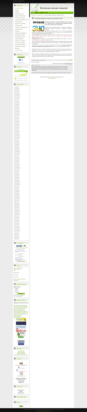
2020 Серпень (17, 208)
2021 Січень (16, 216)
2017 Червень (17, 163)
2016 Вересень (17, 150)
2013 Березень (17, 102)
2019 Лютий (16, 188)
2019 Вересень (17, 195)
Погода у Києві (16, 279)
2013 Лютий (16, 101)
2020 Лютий (16, 203)
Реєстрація (42, 12)
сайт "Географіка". (17, 316)
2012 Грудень (17, 98)
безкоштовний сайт (44, 410)
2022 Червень (17, 237)
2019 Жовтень (17, 197)
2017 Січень (16, 155)
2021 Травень (16, 221)
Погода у (17, 269)
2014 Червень (17, 122)
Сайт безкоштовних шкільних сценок (21, 312)
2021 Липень (16, 224)
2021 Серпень (17, 226)
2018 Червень (17, 178)
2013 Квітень (16, 104)
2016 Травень (16, 145)
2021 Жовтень (17, 228)
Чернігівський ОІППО (21, 353)
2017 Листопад (17, 168)
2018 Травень (16, 177)
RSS (73, 2)
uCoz (50, 410)
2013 (36, 15)
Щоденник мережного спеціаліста (21, 354)
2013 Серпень (17, 110)
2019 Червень (17, 194)
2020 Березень (17, 204)
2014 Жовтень (17, 125)
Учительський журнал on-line (19, 317)
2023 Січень (16, 238)
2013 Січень (16, 99)
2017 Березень (17, 158)
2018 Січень (16, 171)
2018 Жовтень (17, 183)
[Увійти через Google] (22, 60)
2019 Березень (17, 190)
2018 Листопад (17, 184)
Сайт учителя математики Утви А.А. (20, 307)
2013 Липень (16, 108)
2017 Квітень (16, 160)
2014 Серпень (17, 124)
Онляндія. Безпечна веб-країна (19, 310)
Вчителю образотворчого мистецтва (21, 311)
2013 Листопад (17, 114)
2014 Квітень (16, 120)
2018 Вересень (17, 181)
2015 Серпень (17, 134)
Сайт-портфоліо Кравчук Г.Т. (19, 309)
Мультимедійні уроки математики (20, 305)
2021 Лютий (16, 217)
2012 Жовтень (17, 95)
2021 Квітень (16, 220)
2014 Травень (16, 121)
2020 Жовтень (17, 211)
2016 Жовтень (17, 151)
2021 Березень (17, 218)
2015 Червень (17, 132)
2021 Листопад (17, 230)
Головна (36, 12)
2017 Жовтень (17, 167)
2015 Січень (16, 128)
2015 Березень (17, 131)
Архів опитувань (21, 294)
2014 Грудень (17, 127)
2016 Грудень (17, 154)
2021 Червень (17, 223)
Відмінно (17, 288)
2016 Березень (17, 142)
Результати (16, 294)
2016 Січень (16, 140)
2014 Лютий (16, 118)
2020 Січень (16, 201)
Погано (16, 292)
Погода (15, 268)
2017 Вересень (17, 165)
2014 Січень (16, 117)
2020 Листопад (17, 213)
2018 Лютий (16, 173)
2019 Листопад (17, 198)
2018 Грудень (17, 185)
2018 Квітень (16, 175)
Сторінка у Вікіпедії (21, 375)
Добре (16, 289)
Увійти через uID (21, 57)
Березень (39, 15)
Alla (40, 60)
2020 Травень (16, 205)
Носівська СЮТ (21, 351)
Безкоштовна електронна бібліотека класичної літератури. (20, 314)
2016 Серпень (17, 148)
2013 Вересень (17, 111)
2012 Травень (16, 88)
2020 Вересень (17, 210)
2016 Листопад (17, 152)
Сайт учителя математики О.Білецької (21, 306)
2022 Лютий (16, 234)
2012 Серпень (17, 92)
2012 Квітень (16, 87)
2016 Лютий (16, 141)
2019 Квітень (16, 191)
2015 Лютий (16, 130)
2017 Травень (16, 161)
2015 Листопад (17, 137)
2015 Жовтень (17, 135)
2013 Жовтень (17, 112)
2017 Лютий (16, 157)
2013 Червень (17, 107)
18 (15, 78)
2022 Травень (16, 236)
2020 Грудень (17, 214)
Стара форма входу (21, 62)
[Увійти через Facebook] (20, 60)
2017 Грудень (17, 170)
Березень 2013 (21, 69)
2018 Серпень (17, 180)
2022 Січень (16, 233)
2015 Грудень (17, 138)
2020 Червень (17, 207)
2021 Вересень (17, 227)
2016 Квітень (16, 144)
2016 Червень (17, 147)
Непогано (17, 291)
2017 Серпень (17, 164)
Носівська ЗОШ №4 (21, 352)
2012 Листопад (17, 97)
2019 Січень (16, 187)
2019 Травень (16, 193)
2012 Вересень (17, 94)
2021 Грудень (17, 231)
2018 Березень (17, 174)
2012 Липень (16, 91)
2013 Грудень (17, 115)
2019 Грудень (17, 200)
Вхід (46, 12)
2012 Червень (17, 89)
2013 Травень (16, 105)
